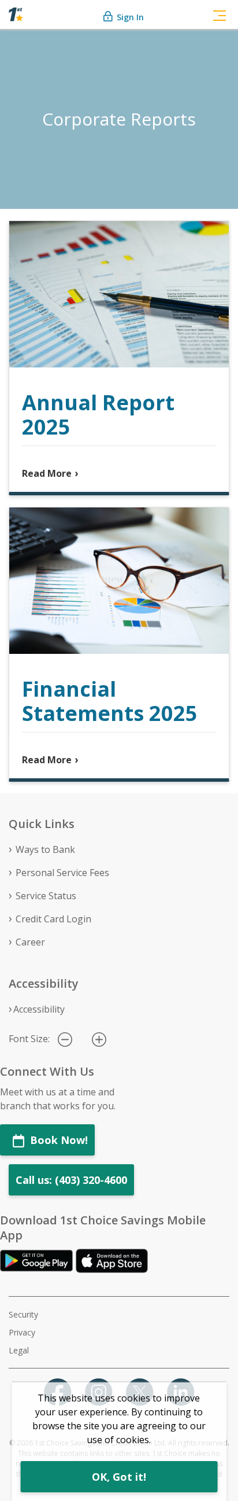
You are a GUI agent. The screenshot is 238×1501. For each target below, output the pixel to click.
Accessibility (39, 1009)
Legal (19, 1350)
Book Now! (57, 1140)
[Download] (38, 1259)
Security (23, 1314)
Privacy (22, 1332)
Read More (47, 473)
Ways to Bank (45, 849)
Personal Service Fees (62, 872)
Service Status (46, 895)
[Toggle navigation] (219, 14)
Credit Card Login (53, 919)
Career (30, 942)
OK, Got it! (119, 1477)
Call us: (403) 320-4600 (71, 1180)
